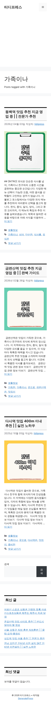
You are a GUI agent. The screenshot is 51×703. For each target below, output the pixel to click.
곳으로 (31, 387)
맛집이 (11, 391)
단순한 (29, 234)
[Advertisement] (25, 41)
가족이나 (13, 234)
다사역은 (32, 540)
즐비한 (11, 544)
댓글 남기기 (14, 243)
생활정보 (13, 230)
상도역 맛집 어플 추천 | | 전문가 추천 (24, 638)
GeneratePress (25, 698)
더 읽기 (8, 221)
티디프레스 (13, 7)
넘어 (21, 234)
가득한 (11, 387)
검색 (6, 564)
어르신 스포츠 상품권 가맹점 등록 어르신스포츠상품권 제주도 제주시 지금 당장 (25, 613)
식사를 (37, 234)
